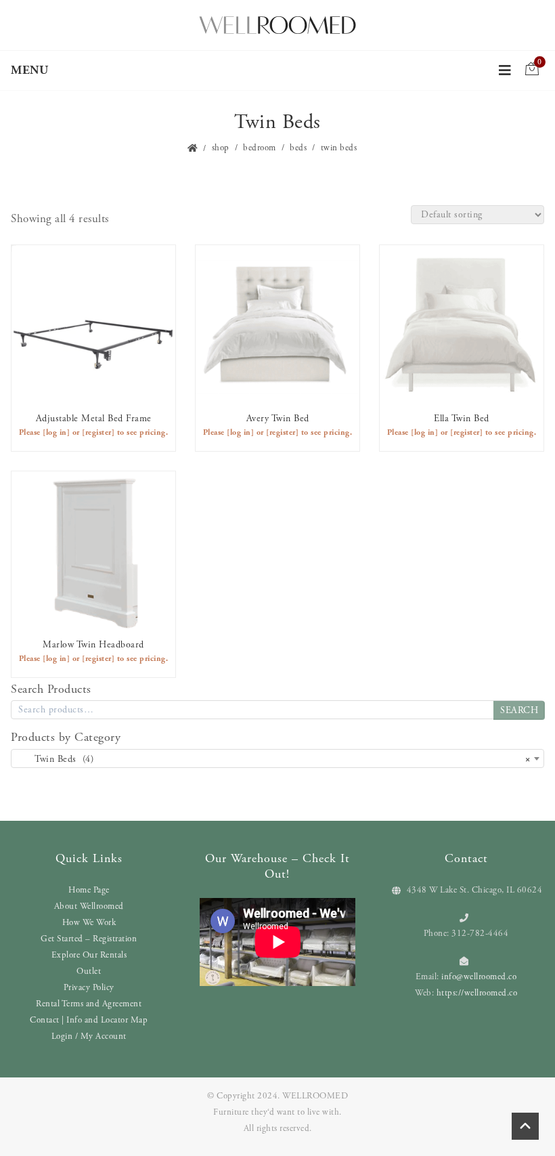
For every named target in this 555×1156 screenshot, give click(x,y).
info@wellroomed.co (478, 977)
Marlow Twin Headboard (93, 645)
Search (519, 710)
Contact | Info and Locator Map (89, 1020)
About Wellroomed (89, 906)
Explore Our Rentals (89, 955)
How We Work (89, 922)
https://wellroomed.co (477, 993)
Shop (220, 148)
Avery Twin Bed (277, 418)
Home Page (89, 890)
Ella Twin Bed (461, 418)
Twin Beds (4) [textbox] (273, 759)
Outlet (88, 971)
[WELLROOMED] (277, 23)
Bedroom (259, 148)
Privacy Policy (89, 987)
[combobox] (277, 758)
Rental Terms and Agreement (88, 1004)
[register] (98, 432)
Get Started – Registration (89, 939)
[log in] (56, 432)
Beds (298, 148)
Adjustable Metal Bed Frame (94, 418)
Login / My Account (89, 1036)
